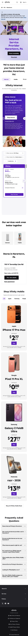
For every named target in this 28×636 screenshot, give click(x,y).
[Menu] (2, 2)
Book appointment (9, 281)
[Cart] (21, 2)
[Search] (17, 2)
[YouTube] (8, 603)
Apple (9, 298)
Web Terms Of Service (15, 615)
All (4, 298)
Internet (6, 79)
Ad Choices (14, 630)
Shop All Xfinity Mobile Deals (14, 506)
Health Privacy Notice (15, 627)
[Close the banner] (2, 12)
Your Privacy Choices (15, 624)
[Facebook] (5, 603)
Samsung (16, 298)
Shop (14, 343)
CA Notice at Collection (14, 618)
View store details (11, 277)
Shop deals (14, 57)
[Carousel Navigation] (14, 118)
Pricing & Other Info (9, 121)
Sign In (24, 2)
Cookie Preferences (15, 634)
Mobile (16, 79)
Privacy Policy (15, 621)
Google (24, 298)
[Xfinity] (7, 2)
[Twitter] (2, 603)
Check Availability (14, 53)
